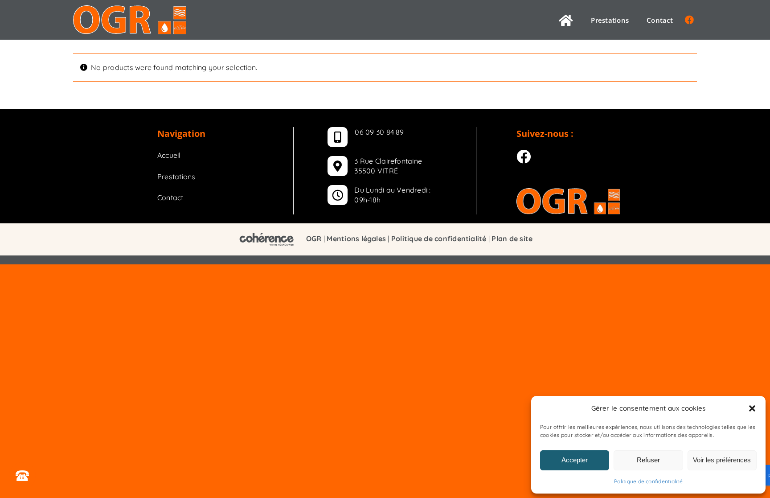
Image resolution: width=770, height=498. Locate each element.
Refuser (648, 460)
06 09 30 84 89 (379, 132)
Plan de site (511, 238)
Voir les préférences (722, 460)
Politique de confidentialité (648, 481)
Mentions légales (356, 238)
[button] (752, 408)
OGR (314, 238)
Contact (170, 197)
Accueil (169, 155)
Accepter (574, 460)
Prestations (176, 176)
